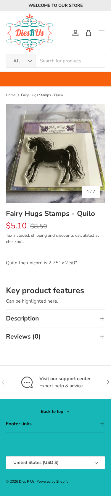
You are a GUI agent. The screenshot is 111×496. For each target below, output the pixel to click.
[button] (88, 33)
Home (10, 95)
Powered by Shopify (52, 481)
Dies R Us (27, 481)
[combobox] (55, 60)
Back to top (52, 411)
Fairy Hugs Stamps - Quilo (42, 95)
